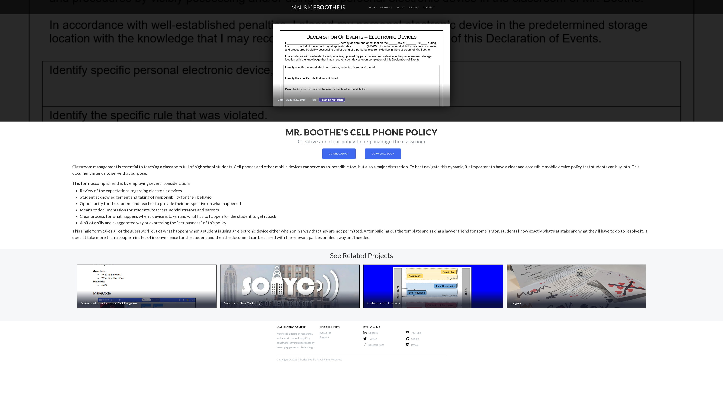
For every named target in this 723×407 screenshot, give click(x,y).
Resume (414, 7)
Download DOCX (383, 153)
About (401, 7)
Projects (386, 7)
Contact (429, 7)
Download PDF (339, 153)
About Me (325, 332)
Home (372, 7)
